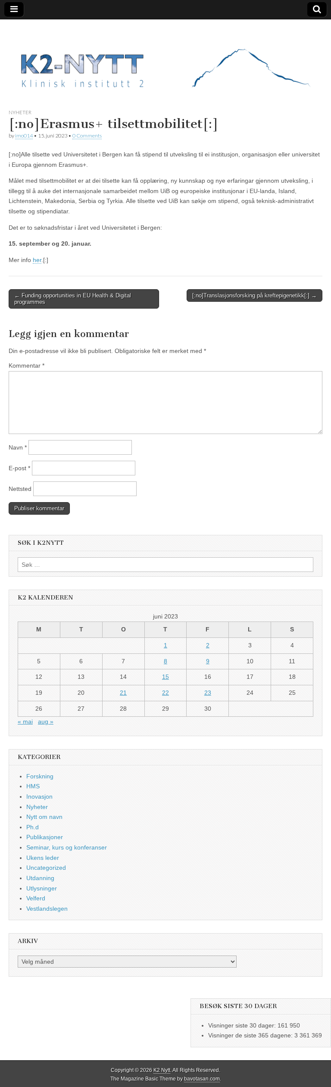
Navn (18, 447)
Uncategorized (46, 867)
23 (207, 692)
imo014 (24, 135)
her (37, 259)
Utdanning (40, 878)
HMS (33, 786)
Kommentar (26, 365)
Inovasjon (39, 796)
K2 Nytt (161, 1070)
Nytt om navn (44, 816)
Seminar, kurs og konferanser (66, 847)
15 (165, 676)
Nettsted (20, 488)
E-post (19, 468)
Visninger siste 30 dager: (243, 1025)
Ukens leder (42, 857)
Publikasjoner (44, 837)
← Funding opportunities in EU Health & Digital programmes (72, 299)
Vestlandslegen (47, 908)
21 (123, 692)
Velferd (35, 898)
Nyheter (20, 112)
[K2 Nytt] (165, 57)
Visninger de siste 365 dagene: (251, 1035)
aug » (45, 721)
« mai (25, 721)
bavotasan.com (202, 1079)
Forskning (39, 776)
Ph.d (32, 827)
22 (165, 692)
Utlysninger (41, 888)
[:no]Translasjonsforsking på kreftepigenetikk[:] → (254, 295)
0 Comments (87, 135)
